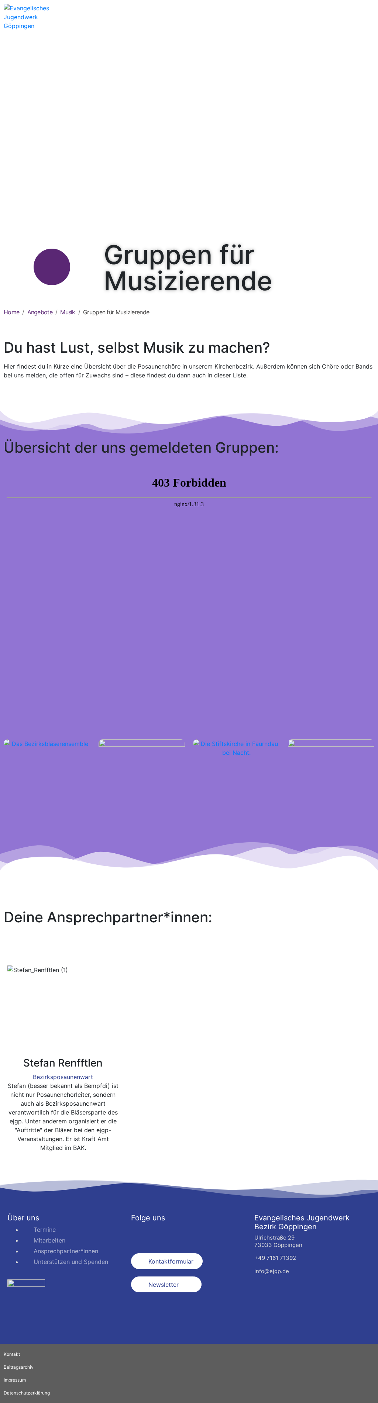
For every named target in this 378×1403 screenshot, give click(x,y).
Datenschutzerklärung (27, 1393)
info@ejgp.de (271, 1271)
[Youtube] (181, 1234)
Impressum (15, 1380)
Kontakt (12, 1354)
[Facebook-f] (140, 1234)
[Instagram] (160, 1234)
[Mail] (62, 1162)
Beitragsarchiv (19, 1367)
